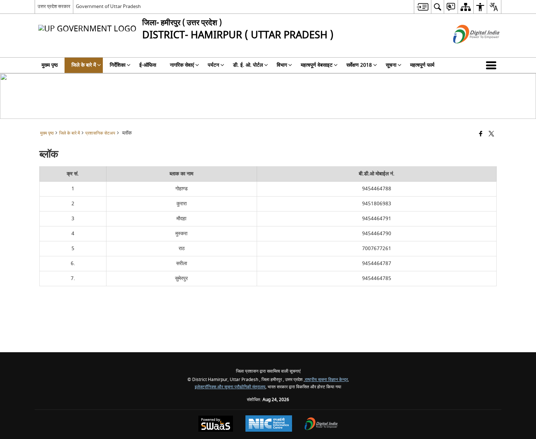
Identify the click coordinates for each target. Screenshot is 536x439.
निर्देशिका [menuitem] (117, 65)
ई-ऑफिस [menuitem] (147, 65)
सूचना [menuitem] (391, 65)
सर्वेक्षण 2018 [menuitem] (359, 65)
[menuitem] (422, 6)
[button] (492, 65)
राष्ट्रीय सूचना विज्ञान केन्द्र (326, 380)
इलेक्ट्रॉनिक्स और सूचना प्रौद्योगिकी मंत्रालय (230, 387)
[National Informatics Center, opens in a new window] (269, 424)
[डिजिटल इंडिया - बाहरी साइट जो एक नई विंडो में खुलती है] (467, 50)
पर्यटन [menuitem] (213, 65)
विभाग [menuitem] (282, 65)
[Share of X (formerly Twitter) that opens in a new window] (491, 134)
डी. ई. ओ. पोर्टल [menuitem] (248, 65)
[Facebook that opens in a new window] (480, 134)
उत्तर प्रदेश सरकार (54, 6)
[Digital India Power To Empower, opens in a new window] (321, 424)
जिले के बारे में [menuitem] (83, 65)
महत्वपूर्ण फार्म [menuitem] (422, 65)
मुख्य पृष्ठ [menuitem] (50, 65)
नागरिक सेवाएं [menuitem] (182, 65)
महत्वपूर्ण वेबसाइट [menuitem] (317, 65)
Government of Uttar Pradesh (108, 6)
